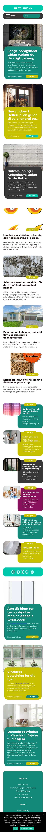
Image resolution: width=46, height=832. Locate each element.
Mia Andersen (13, 136)
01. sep (30, 405)
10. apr (32, 696)
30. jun (32, 76)
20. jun (32, 136)
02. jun (30, 516)
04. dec (32, 327)
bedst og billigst (22, 683)
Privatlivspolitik (27, 828)
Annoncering (23, 810)
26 (32, 572)
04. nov (32, 374)
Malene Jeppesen (15, 76)
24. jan (32, 637)
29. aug (30, 432)
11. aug (30, 460)
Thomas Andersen (15, 196)
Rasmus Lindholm (14, 637)
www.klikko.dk (25, 797)
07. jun (32, 196)
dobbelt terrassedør (18, 624)
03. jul (30, 488)
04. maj (32, 277)
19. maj (30, 543)
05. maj (32, 230)
